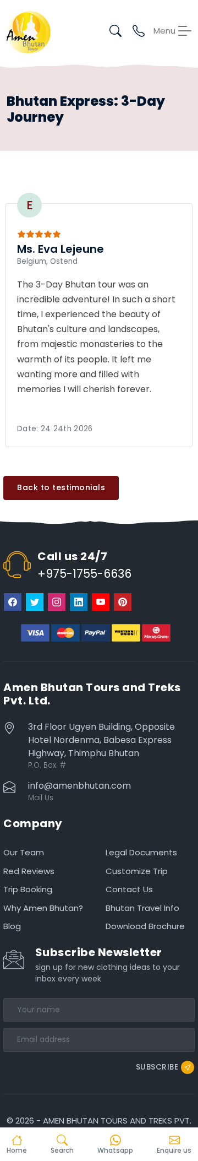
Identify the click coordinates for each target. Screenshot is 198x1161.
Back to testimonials (61, 487)
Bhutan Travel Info (142, 908)
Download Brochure (145, 926)
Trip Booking (27, 889)
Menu (164, 31)
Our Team (23, 852)
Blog (12, 926)
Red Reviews (28, 871)
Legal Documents (141, 852)
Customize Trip (137, 871)
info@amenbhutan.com (79, 785)
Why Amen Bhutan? (43, 908)
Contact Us (129, 889)
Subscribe (157, 1066)
